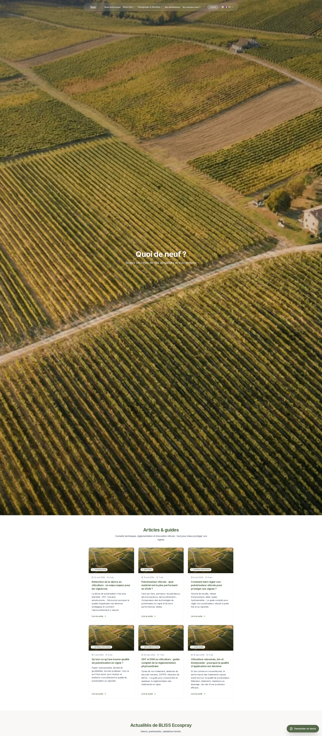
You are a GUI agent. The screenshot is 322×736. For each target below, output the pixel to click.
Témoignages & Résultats (148, 7)
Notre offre (128, 7)
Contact (213, 7)
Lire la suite (97, 616)
